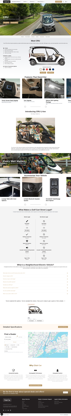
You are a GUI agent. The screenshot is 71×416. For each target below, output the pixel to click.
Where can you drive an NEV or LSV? (10, 293)
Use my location (8, 339)
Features (32, 36)
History (23, 402)
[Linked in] (10, 410)
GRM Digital (66, 414)
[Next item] (46, 107)
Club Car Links (40, 403)
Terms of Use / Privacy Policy (58, 402)
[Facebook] (3, 410)
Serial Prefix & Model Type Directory (43, 406)
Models (22, 36)
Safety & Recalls (56, 401)
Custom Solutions (24, 408)
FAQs (23, 407)
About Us (23, 401)
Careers (23, 403)
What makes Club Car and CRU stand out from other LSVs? (14, 273)
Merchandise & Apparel (25, 406)
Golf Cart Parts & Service (41, 407)
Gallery (37, 36)
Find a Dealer (27, 36)
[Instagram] (5, 410)
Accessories (42, 36)
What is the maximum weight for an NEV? (10, 287)
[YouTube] (8, 410)
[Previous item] (25, 107)
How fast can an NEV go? (8, 284)
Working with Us (56, 403)
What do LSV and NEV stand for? (9, 281)
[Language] (66, 1)
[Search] (63, 1)
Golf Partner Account (41, 402)
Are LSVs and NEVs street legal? (9, 290)
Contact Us (39, 401)
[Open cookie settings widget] (2, 414)
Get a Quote (48, 36)
